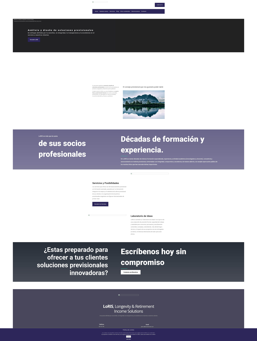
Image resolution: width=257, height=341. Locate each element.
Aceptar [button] (128, 336)
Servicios (112, 11)
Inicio (96, 11)
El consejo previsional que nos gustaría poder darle (143, 87)
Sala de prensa (136, 11)
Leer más (128, 339)
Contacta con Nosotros (130, 272)
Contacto (143, 11)
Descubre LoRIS (34, 39)
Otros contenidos (125, 11)
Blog (117, 11)
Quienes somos (104, 11)
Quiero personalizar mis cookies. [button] (148, 334)
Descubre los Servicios (100, 204)
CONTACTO (160, 4)
